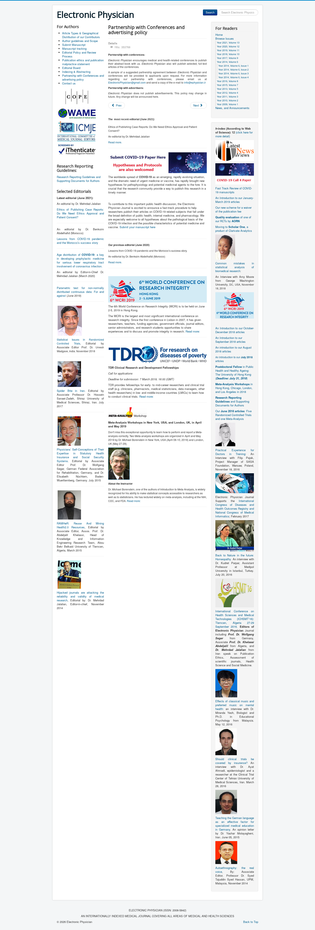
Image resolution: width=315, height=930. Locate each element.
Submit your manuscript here (137, 227)
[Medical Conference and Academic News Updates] (234, 150)
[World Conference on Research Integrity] (234, 305)
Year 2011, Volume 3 (227, 96)
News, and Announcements (232, 108)
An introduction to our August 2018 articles (233, 349)
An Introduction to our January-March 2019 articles (234, 200)
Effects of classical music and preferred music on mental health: (234, 705)
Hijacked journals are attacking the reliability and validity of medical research (80, 596)
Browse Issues (224, 38)
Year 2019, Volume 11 (228, 50)
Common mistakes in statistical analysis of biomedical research (234, 267)
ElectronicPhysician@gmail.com (127, 82)
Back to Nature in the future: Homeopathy (234, 557)
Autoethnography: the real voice (234, 870)
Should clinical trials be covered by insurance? (234, 761)
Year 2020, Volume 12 (228, 46)
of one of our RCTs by (233, 219)
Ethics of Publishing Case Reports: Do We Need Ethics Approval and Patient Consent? (80, 213)
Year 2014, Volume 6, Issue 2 (233, 69)
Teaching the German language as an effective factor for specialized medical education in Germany (234, 823)
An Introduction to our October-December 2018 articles (234, 330)
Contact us (69, 83)
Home (219, 35)
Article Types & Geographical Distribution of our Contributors (81, 35)
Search (210, 12)
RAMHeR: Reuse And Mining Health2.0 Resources (80, 525)
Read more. (115, 142)
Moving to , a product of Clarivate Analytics (233, 229)
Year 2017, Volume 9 (227, 58)
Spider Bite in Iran (71, 391)
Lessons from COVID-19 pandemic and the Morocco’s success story (80, 241)
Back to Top (250, 922)
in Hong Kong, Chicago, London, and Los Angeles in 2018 (234, 388)
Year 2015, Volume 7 (227, 85)
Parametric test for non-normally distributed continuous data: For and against (80, 292)
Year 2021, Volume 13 (228, 42)
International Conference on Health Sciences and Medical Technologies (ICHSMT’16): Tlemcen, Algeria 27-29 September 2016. (234, 619)
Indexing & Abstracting (76, 72)
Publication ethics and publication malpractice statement (83, 62)
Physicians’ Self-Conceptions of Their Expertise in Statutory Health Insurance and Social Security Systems (80, 455)
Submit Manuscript (74, 45)
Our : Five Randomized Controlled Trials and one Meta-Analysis (233, 415)
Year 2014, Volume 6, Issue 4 (233, 77)
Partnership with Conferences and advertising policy (83, 77)
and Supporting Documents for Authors (232, 401)
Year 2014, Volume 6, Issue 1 (233, 65)
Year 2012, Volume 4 (227, 92)
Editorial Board (71, 68)
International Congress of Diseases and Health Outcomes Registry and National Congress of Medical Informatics (234, 508)
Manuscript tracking (74, 48)
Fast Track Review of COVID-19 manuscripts (233, 190)
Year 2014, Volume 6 (227, 61)
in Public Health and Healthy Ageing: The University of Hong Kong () (234, 372)
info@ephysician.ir (195, 82)
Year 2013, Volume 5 (227, 88)
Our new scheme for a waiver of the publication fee (233, 209)
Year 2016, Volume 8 (227, 81)
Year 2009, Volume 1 (227, 104)
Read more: (193, 331)
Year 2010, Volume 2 (227, 100)
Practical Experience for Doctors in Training (234, 452)
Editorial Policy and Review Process (79, 54)
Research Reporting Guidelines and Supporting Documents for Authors (78, 179)
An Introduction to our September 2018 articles (230, 340)
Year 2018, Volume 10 (228, 54)
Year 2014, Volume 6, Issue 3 (233, 73)
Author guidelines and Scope (80, 41)
